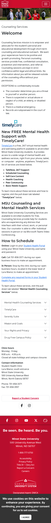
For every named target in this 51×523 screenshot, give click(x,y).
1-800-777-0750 (25, 452)
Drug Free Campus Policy (17, 337)
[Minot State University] (5, 4)
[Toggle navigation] (45, 4)
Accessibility (26, 458)
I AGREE (26, 517)
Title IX (20, 464)
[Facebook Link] (21, 408)
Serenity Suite (11, 316)
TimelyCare (7, 145)
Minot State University (25, 438)
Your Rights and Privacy (16, 330)
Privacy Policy (25, 461)
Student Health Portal (34, 245)
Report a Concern (25, 468)
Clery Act (30, 464)
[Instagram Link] (29, 408)
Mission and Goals (13, 323)
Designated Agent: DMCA (25, 492)
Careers (25, 471)
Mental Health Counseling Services (22, 302)
